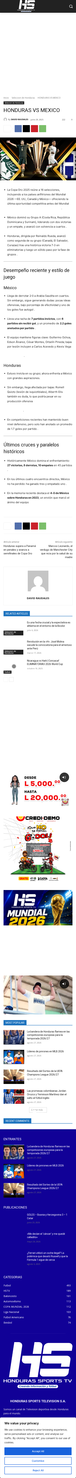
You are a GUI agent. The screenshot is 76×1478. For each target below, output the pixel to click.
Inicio (6, 97)
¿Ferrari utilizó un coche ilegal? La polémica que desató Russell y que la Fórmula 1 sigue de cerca (47, 1256)
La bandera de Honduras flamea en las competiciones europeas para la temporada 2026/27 (48, 1035)
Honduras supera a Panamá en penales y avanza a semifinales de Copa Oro (20, 549)
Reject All (38, 1470)
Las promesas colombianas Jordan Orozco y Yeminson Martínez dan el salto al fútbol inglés (47, 1094)
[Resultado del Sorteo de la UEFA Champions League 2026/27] (14, 1076)
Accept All (38, 1451)
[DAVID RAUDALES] (6, 119)
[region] (38, 1447)
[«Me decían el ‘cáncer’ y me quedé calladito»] (14, 1239)
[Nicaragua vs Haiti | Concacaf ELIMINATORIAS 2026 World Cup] (14, 666)
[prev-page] (6, 679)
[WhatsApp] (42, 128)
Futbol (7, 672)
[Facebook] (18, 128)
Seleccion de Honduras (23, 97)
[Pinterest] (34, 128)
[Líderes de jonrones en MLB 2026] (14, 1057)
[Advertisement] (38, 53)
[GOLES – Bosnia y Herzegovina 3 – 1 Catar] (14, 1220)
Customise (38, 1460)
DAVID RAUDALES (19, 119)
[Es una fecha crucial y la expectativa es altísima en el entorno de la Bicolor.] (14, 628)
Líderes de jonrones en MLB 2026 (45, 1051)
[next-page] (11, 679)
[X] (26, 128)
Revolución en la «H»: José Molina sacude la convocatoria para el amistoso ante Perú (49, 645)
